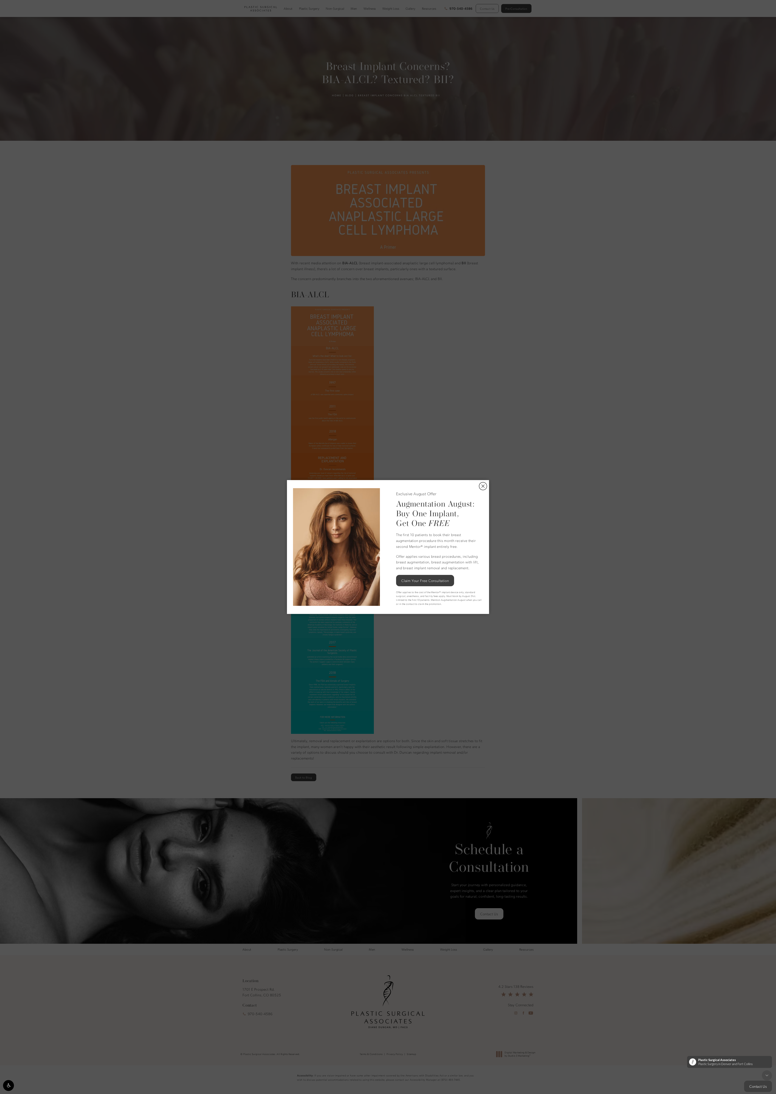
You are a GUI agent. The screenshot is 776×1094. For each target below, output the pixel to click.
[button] (8, 1085)
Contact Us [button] (758, 1086)
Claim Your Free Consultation (425, 580)
